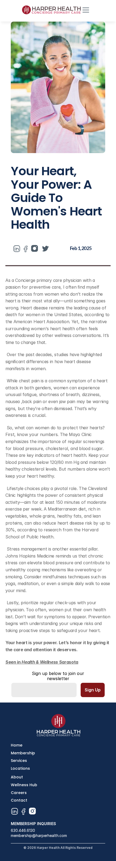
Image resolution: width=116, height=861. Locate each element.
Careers (19, 792)
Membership (23, 753)
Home (16, 745)
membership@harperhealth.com (39, 835)
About (17, 777)
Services (19, 760)
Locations (20, 768)
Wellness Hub (24, 785)
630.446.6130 (23, 830)
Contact (19, 800)
